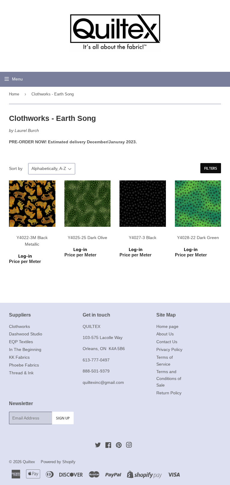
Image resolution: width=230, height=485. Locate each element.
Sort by (15, 168)
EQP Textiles (21, 341)
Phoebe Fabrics (24, 365)
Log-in (25, 256)
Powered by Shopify (58, 462)
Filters (210, 168)
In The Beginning (25, 349)
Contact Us (166, 341)
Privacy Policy (169, 349)
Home (14, 94)
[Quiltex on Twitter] (98, 445)
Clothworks (19, 326)
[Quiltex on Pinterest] (119, 445)
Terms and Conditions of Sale (168, 378)
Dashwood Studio (25, 334)
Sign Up (63, 418)
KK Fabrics (19, 357)
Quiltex (29, 462)
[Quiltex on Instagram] (129, 445)
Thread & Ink (21, 372)
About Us (165, 334)
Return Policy (168, 392)
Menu (17, 79)
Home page (167, 326)
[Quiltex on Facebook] (108, 445)
